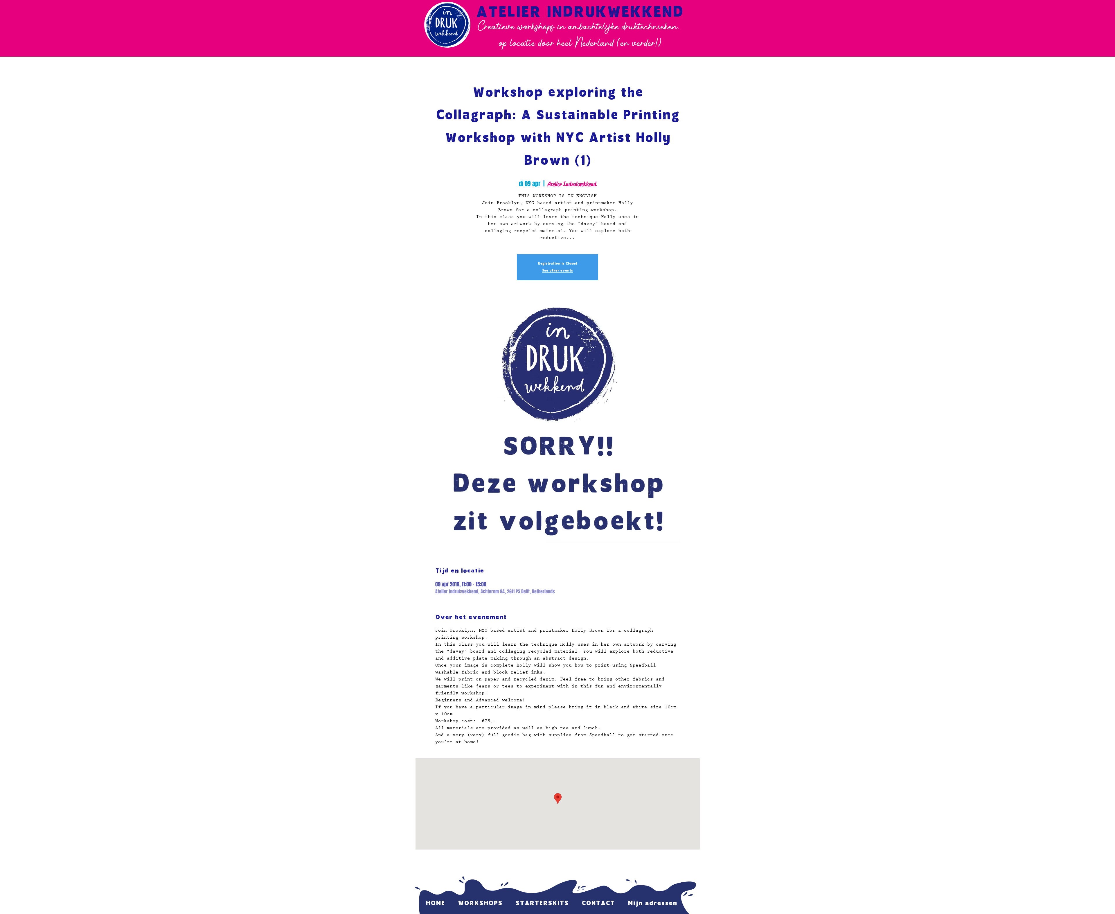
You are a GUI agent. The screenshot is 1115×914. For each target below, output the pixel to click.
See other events (557, 270)
